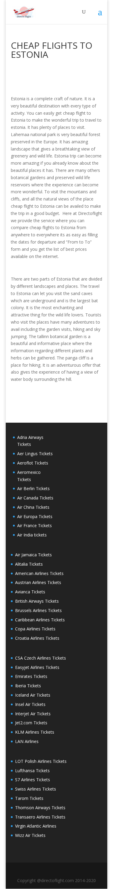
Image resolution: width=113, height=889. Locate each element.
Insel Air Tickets (30, 704)
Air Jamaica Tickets (33, 555)
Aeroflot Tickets (32, 463)
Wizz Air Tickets (30, 835)
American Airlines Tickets (39, 573)
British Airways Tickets (37, 601)
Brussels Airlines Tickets (38, 610)
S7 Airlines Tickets (32, 779)
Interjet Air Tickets (33, 713)
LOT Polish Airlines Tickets (41, 761)
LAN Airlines (27, 741)
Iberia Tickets (28, 686)
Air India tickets (32, 535)
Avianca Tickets (30, 592)
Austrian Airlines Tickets (38, 582)
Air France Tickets (34, 525)
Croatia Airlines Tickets (37, 638)
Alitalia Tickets (29, 564)
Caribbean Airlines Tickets (40, 620)
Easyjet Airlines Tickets (37, 667)
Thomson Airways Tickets (40, 807)
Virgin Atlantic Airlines (35, 826)
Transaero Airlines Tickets (40, 817)
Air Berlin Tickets (33, 488)
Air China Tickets (33, 507)
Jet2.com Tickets (31, 723)
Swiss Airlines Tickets (35, 789)
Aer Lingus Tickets (35, 453)
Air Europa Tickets (34, 516)
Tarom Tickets (29, 798)
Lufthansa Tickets (32, 770)
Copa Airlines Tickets (35, 629)
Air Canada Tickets (35, 498)
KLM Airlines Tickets (34, 732)
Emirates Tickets (31, 676)
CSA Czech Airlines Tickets (40, 658)
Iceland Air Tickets (32, 695)
